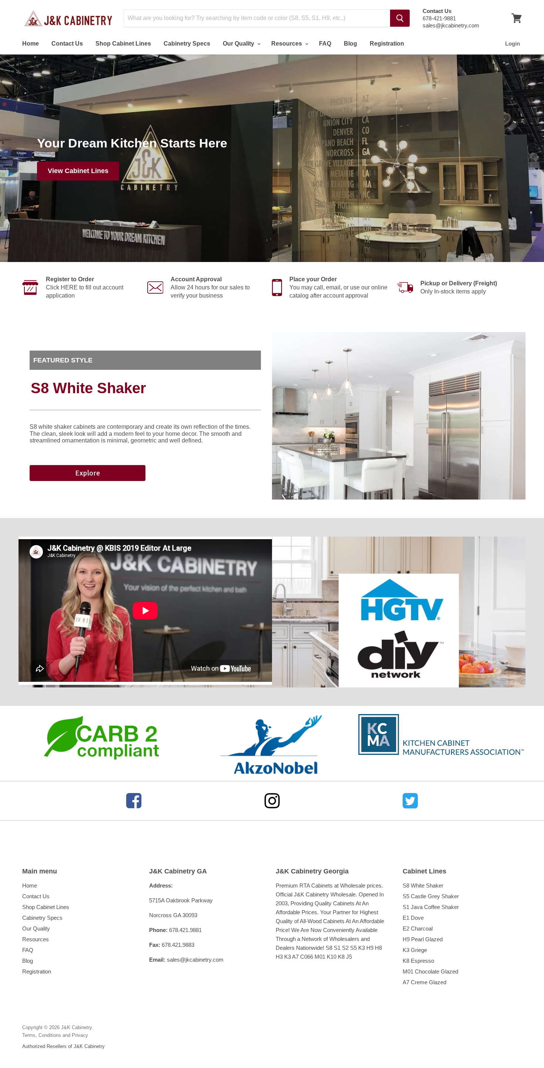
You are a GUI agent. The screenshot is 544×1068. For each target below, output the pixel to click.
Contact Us (67, 43)
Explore (87, 473)
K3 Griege (415, 950)
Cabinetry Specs (187, 43)
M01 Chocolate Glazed (430, 971)
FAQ (325, 43)
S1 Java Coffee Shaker (431, 907)
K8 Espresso (418, 961)
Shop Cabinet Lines (123, 43)
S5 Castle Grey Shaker (431, 896)
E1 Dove (413, 918)
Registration (387, 43)
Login (512, 43)
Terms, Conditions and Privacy (55, 1035)
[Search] (400, 18)
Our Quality (239, 43)
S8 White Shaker (423, 885)
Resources (287, 43)
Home (30, 43)
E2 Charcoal (418, 928)
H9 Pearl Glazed (423, 939)
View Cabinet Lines (78, 171)
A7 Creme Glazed (424, 982)
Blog (350, 43)
